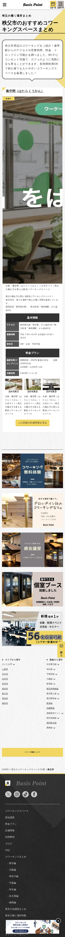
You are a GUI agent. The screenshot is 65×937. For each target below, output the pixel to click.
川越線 (49, 679)
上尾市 (5, 669)
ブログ (8, 843)
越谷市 (5, 703)
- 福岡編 (10, 902)
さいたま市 (7, 664)
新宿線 (49, 684)
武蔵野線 (50, 708)
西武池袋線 (51, 718)
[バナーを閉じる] (58, 920)
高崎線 (49, 728)
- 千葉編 (10, 883)
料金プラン (11, 824)
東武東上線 (51, 693)
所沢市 (5, 684)
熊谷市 (5, 689)
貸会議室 (9, 817)
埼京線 (49, 669)
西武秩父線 (51, 723)
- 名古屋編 (11, 896)
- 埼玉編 (10, 889)
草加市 (5, 698)
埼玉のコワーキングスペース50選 (28, 769)
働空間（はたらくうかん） (25, 91)
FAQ (7, 850)
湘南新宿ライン (53, 713)
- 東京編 (10, 863)
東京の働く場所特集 (15, 915)
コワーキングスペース (16, 811)
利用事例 (9, 837)
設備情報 (9, 830)
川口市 (5, 674)
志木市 (5, 679)
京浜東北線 (51, 664)
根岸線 (49, 703)
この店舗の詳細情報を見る (32, 422)
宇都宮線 (50, 674)
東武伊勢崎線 (52, 689)
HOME (5, 769)
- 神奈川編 (11, 876)
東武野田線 (51, 698)
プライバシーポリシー (16, 934)
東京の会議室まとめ (15, 909)
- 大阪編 (10, 870)
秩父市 (5, 693)
